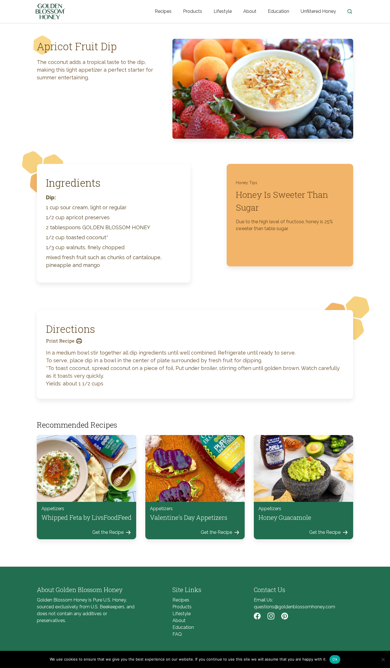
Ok (334, 659)
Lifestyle (223, 11)
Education (278, 11)
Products (192, 11)
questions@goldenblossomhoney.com (294, 606)
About (249, 11)
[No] (383, 659)
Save (185, 43)
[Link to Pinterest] (284, 616)
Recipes (163, 11)
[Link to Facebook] (257, 616)
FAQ (177, 634)
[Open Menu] (350, 11)
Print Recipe (60, 341)
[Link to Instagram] (271, 616)
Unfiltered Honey (318, 11)
